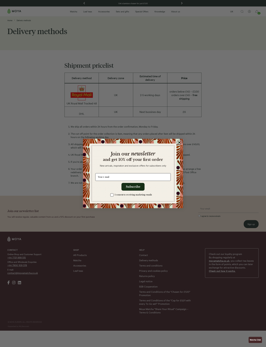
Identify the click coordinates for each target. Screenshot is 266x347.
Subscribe (133, 186)
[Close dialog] (179, 142)
